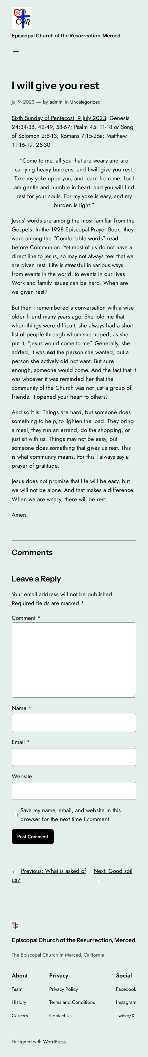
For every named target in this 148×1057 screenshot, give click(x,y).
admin (56, 101)
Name (22, 708)
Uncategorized (85, 101)
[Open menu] (16, 50)
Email (21, 742)
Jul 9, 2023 (23, 101)
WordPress (54, 1041)
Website (22, 776)
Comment (26, 618)
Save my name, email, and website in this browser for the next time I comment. (70, 814)
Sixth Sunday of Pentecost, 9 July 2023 (59, 118)
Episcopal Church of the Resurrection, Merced (66, 36)
